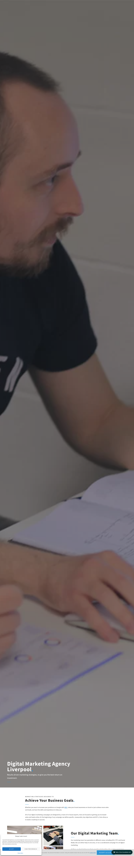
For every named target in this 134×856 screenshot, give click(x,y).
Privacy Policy (20, 853)
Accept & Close (105, 852)
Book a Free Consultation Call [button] (122, 852)
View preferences (31, 849)
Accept (11, 849)
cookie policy (93, 852)
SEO (66, 807)
